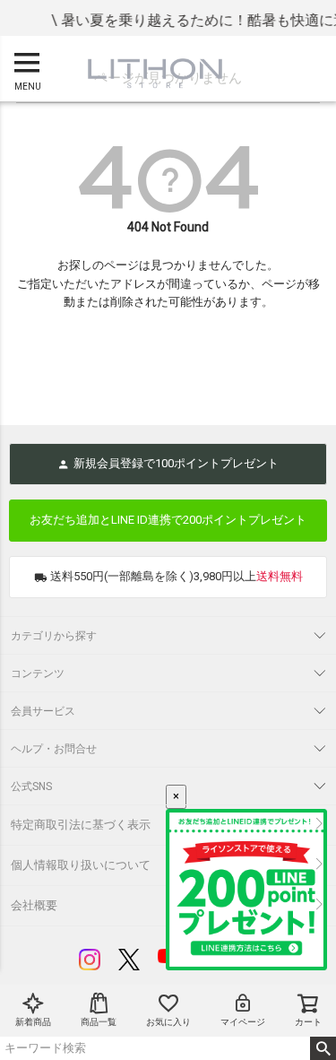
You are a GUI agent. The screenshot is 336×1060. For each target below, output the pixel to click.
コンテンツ (38, 673)
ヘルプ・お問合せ (54, 749)
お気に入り (168, 1022)
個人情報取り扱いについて (81, 865)
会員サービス (43, 711)
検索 (323, 1048)
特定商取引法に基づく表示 (81, 824)
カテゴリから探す (54, 636)
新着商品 (33, 1022)
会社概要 (34, 905)
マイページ (242, 1022)
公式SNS (31, 786)
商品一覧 (98, 1022)
